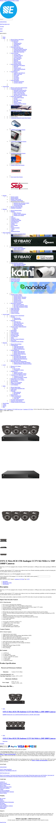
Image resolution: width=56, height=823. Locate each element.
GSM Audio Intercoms (18, 346)
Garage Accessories (15, 313)
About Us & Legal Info (5, 784)
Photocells (16, 60)
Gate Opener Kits (15, 40)
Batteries (13, 211)
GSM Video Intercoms (18, 347)
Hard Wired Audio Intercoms (20, 356)
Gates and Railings (15, 80)
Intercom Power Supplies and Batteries (22, 362)
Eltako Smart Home (15, 309)
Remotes (4, 195)
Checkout (2, 800)
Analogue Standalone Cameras (20, 377)
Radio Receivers (17, 61)
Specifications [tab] (6, 584)
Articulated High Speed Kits (20, 50)
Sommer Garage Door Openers (17, 165)
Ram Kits (16, 42)
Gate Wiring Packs (15, 221)
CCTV (4, 365)
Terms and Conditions (4, 788)
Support (4, 405)
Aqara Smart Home (15, 308)
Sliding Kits (16, 45)
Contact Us (2, 781)
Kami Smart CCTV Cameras (17, 378)
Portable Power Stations (19, 215)
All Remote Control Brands (17, 200)
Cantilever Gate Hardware (19, 72)
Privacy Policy (3, 785)
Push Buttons (14, 330)
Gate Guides (16, 75)
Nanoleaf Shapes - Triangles (20, 298)
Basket (1, 799)
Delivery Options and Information (8, 754)
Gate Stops (16, 76)
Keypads (15, 98)
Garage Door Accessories (16, 96)
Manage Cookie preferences (6, 0)
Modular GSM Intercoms (19, 349)
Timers (12, 229)
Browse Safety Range (15, 387)
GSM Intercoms (17, 321)
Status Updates (3, 807)
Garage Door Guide (15, 105)
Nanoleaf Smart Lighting (16, 294)
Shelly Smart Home (15, 281)
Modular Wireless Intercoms (20, 353)
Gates (4, 38)
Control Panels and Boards (19, 69)
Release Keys (17, 70)
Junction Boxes (14, 222)
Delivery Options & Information (7, 802)
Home (4, 37)
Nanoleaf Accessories (18, 302)
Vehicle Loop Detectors (16, 395)
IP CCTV (13, 367)
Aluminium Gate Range (19, 81)
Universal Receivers (18, 205)
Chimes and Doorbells (16, 383)
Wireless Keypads (17, 319)
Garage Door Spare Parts (16, 110)
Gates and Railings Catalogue (6, 805)
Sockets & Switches (15, 227)
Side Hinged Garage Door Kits (20, 95)
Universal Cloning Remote (19, 204)
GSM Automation (15, 332)
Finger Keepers (14, 394)
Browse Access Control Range (17, 315)
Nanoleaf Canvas (17, 299)
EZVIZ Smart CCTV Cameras (17, 379)
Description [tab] (5, 581)
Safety (4, 386)
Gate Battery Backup (18, 55)
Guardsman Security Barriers (20, 103)
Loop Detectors (14, 336)
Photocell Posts (17, 59)
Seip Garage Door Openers (17, 177)
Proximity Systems (15, 335)
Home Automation (7, 232)
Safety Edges (14, 389)
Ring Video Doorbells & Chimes (21, 307)
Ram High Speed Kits (18, 48)
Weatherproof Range (15, 231)
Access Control (17, 54)
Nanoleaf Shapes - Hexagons (20, 297)
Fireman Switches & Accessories (18, 402)
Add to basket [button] (37, 714)
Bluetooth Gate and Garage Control (21, 203)
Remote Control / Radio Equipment (18, 326)
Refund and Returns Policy (6, 786)
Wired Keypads (17, 318)
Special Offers (6, 403)
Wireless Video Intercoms (19, 352)
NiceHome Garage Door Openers (18, 153)
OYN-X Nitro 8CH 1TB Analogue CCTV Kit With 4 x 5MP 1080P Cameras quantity (18, 576)
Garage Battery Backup (19, 97)
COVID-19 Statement (4, 790)
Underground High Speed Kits (20, 49)
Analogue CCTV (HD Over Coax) (18, 374)
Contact (4, 404)
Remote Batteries (14, 198)
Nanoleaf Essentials (18, 295)
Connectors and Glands (16, 220)
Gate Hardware (14, 71)
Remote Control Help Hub (16, 206)
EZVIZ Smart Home (15, 280)
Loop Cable (16, 398)
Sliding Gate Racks (18, 74)
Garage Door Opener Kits (16, 89)
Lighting (13, 224)
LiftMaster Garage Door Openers (18, 129)
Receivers (16, 328)
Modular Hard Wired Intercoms (20, 358)
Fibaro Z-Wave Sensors (19, 249)
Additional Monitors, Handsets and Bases (23, 363)
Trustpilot (2, 743)
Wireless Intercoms (18, 324)
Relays (12, 226)
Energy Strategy (3, 793)
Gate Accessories (14, 53)
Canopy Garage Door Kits (19, 93)
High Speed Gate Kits (15, 46)
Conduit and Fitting (15, 219)
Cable (12, 216)
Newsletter (2, 803)
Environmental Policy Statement (7, 791)
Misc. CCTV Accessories (16, 382)
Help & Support (3, 783)
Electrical (5, 209)
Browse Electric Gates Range (17, 39)
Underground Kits (18, 43)
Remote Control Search (16, 199)
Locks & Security (17, 56)
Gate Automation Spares (16, 64)
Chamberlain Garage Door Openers (18, 141)
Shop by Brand (14, 116)
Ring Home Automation (16, 303)
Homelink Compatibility (16, 208)
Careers (1, 789)
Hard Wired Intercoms (18, 325)
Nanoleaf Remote (17, 300)
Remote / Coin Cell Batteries (20, 214)
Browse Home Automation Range (18, 233)
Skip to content (15, 0)
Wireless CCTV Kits (18, 372)
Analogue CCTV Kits (18, 376)
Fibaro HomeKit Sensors (19, 265)
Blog (4, 407)
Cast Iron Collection (18, 82)
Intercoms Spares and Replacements (18, 361)
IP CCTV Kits (17, 368)
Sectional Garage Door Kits (20, 91)
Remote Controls (17, 63)
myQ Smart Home (18, 58)
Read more (5, 741)
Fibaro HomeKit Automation (17, 263)
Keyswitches (13, 331)
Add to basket (3, 577)
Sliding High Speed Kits (19, 51)
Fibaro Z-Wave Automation (17, 247)
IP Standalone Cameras (19, 370)
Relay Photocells (17, 392)
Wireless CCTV (14, 371)
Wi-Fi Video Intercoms (18, 323)
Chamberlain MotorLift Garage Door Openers (21, 117)
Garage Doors (6, 86)
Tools (12, 230)
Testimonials (2, 808)
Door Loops (13, 340)
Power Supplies (14, 225)
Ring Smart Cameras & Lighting (21, 305)
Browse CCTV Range (16, 366)
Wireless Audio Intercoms (19, 351)
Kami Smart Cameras (15, 278)
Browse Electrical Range (16, 210)
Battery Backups (17, 212)
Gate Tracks (16, 79)
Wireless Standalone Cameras (20, 373)
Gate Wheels (16, 77)
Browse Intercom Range (16, 344)
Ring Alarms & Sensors (19, 304)
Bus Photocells (17, 393)
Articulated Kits (17, 44)
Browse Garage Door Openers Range (19, 87)
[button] (3, 33)
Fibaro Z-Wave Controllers (19, 248)
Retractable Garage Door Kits (20, 90)
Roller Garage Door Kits (19, 92)
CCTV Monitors (14, 384)
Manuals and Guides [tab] (7, 582)
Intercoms (13, 320)
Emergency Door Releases (16, 400)
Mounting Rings (14, 381)
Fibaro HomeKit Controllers (20, 264)
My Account (2, 798)
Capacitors (13, 217)
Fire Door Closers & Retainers (17, 339)
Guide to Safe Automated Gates (18, 388)
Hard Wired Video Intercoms (20, 357)
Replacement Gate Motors (19, 65)
